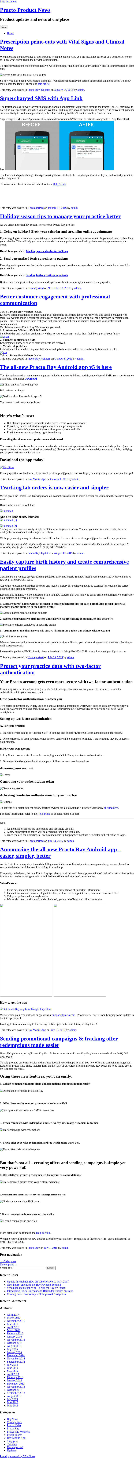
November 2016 (16, 1320)
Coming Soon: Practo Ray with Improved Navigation (36, 1294)
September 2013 (16, 1392)
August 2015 (14, 1345)
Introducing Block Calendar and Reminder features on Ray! (40, 1290)
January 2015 (14, 1352)
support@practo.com (63, 1014)
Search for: (6, 1267)
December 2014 (16, 1355)
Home (10, 33)
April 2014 (13, 1374)
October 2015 (14, 1342)
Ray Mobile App (37, 479)
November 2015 (16, 1339)
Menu (4, 27)
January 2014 (14, 1380)
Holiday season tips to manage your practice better (60, 216)
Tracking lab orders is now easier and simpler (54, 487)
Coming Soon (14, 1422)
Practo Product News (25, 10)
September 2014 (16, 1361)
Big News (12, 1419)
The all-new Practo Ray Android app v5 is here (56, 367)
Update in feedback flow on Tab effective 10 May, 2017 (38, 1281)
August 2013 (14, 1396)
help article (44, 83)
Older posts (8, 1261)
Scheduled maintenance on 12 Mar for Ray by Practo (36, 1287)
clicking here (111, 807)
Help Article (59, 184)
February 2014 (15, 1377)
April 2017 (13, 1314)
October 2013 (14, 1389)
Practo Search (14, 1434)
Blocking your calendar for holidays (47, 251)
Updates (45, 89)
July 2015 (12, 1349)
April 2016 (13, 1327)
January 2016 (14, 1336)
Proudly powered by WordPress (17, 1456)
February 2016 (15, 1333)
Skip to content (8, 1)
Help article (44, 813)
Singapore (12, 1441)
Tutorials (12, 1444)
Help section (43, 1232)
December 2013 (16, 1383)
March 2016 (13, 1330)
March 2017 (13, 1317)
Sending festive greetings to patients (47, 275)
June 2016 (12, 1324)
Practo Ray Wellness (39, 358)
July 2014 (12, 1364)
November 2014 (16, 1358)
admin (80, 89)
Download (31, 378)
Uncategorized (36, 207)
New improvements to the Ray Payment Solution (34, 1284)
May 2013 (12, 1405)
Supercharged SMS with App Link (41, 98)
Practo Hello (14, 1425)
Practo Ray (34, 89)
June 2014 (12, 1367)
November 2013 (16, 1386)
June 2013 (12, 1402)
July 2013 (12, 1399)
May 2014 (12, 1371)
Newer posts (8, 1264)
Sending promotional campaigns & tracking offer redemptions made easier (59, 1041)
